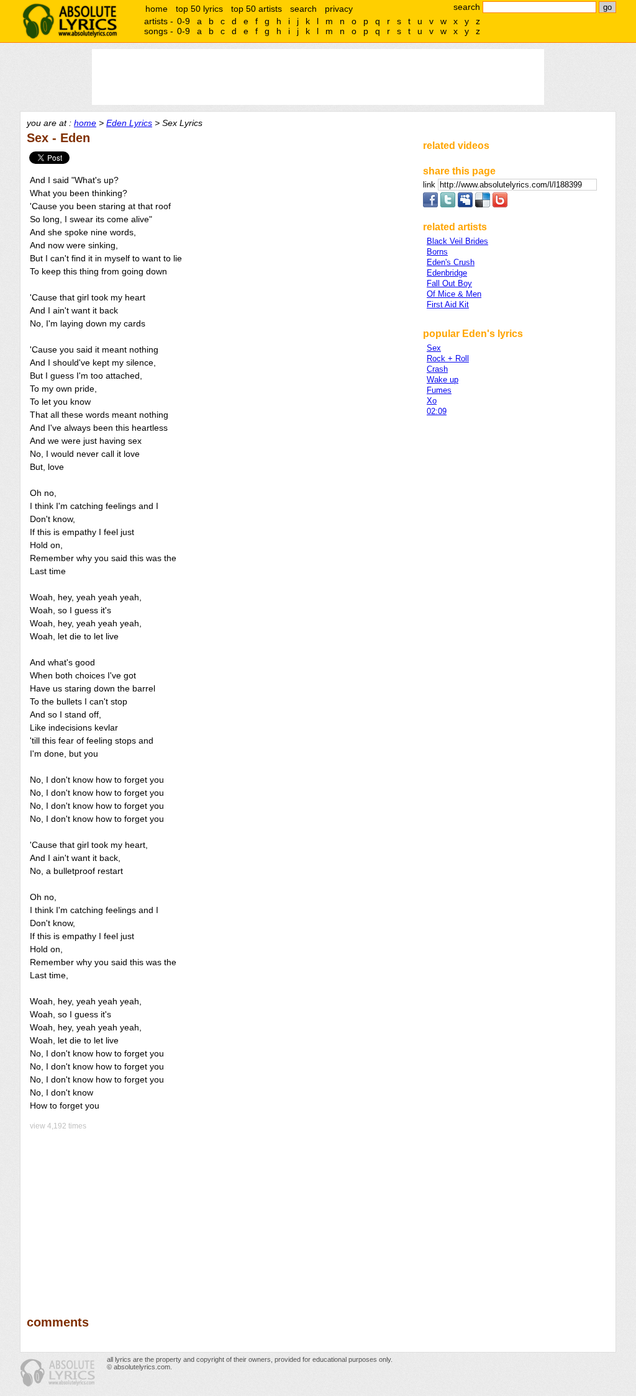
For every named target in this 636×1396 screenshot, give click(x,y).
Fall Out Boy (449, 283)
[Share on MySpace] (465, 204)
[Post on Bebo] (500, 204)
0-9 (183, 21)
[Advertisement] (219, 1214)
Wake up (442, 379)
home (156, 9)
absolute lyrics (69, 21)
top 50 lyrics (199, 9)
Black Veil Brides (457, 241)
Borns (437, 251)
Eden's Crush (451, 262)
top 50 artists (256, 9)
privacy (339, 9)
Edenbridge (447, 272)
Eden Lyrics (129, 123)
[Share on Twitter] (447, 204)
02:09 (437, 411)
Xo (432, 400)
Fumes (439, 390)
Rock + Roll (448, 358)
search (303, 9)
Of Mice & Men (454, 294)
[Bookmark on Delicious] (482, 204)
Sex (434, 348)
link (430, 184)
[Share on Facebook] (430, 204)
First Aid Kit (448, 304)
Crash (437, 369)
